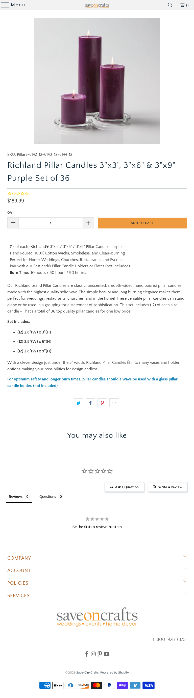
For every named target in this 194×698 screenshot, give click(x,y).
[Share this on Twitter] (78, 402)
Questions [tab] (47, 496)
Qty (10, 212)
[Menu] (3, 5)
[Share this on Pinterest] (102, 402)
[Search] (170, 5)
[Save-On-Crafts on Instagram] (93, 654)
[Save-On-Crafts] (97, 5)
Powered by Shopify (114, 672)
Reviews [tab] (15, 496)
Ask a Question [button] (127, 487)
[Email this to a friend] (114, 402)
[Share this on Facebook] (90, 402)
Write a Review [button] (170, 487)
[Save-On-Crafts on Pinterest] (100, 654)
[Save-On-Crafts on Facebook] (87, 654)
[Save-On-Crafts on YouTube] (106, 654)
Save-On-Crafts (87, 672)
